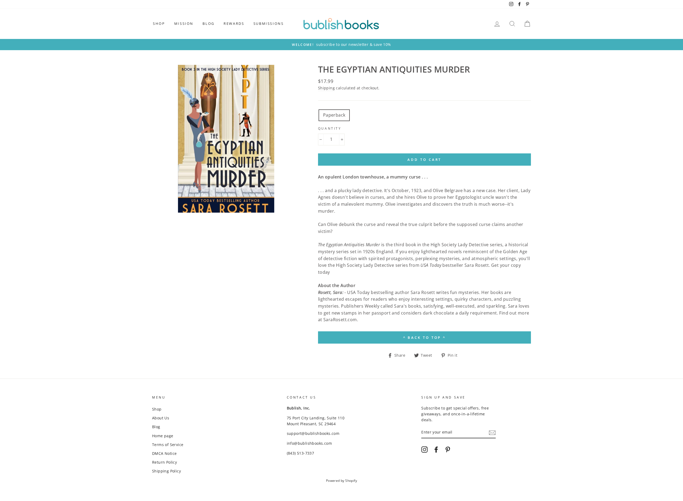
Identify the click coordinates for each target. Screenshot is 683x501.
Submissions (268, 23)
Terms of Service (167, 444)
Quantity (330, 128)
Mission (183, 23)
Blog (208, 23)
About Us (160, 417)
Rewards (234, 23)
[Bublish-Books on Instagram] (424, 449)
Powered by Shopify (341, 480)
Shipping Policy (166, 471)
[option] (341, 44)
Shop (159, 23)
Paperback (334, 115)
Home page (162, 435)
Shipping (326, 87)
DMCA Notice (164, 453)
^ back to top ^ (424, 337)
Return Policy (164, 462)
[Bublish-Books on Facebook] (436, 449)
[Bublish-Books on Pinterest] (447, 449)
